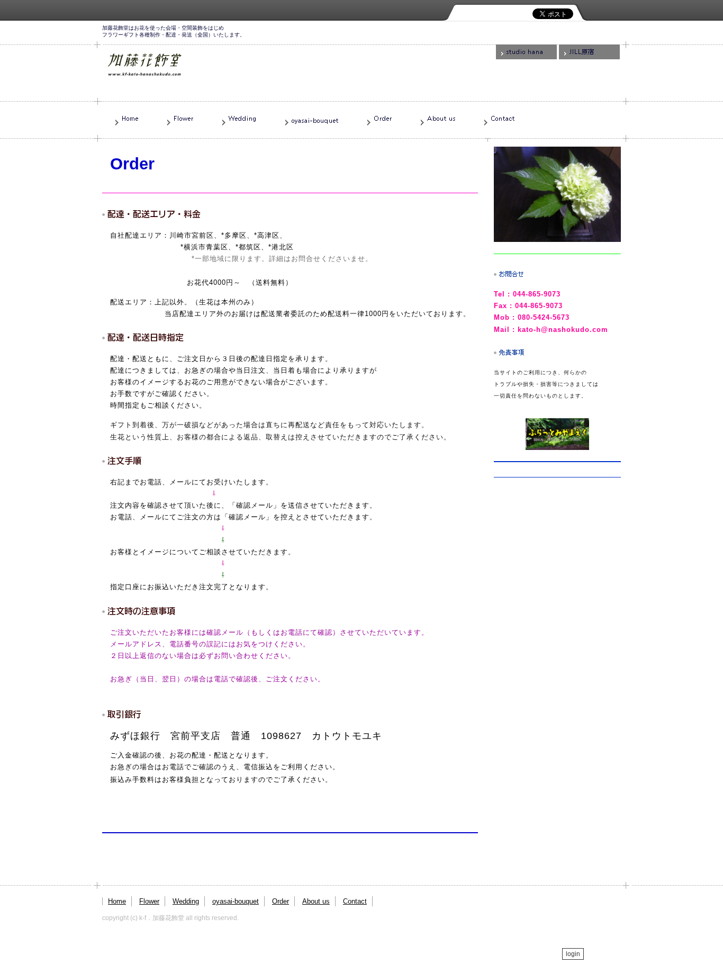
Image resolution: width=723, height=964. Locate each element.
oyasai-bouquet (235, 901)
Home (117, 901)
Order (280, 901)
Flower (149, 901)
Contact (355, 901)
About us (316, 901)
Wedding (186, 901)
